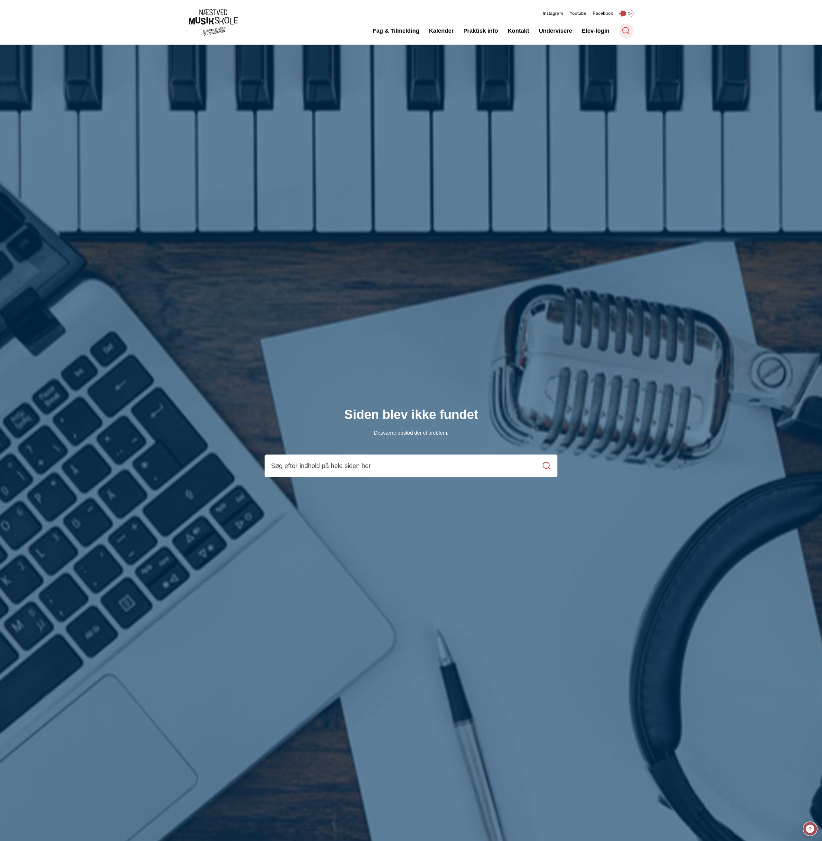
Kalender (441, 31)
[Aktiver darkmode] (626, 13)
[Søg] (547, 466)
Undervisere (555, 31)
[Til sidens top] (810, 829)
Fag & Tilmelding (396, 31)
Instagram (553, 13)
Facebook (603, 13)
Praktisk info (480, 31)
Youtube (578, 13)
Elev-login (595, 31)
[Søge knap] (626, 31)
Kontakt (518, 31)
